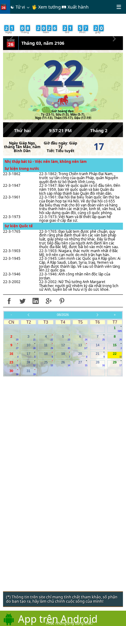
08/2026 (63, 315)
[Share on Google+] (49, 301)
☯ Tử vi (17, 7)
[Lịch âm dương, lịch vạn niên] (5, 7)
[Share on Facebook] (9, 301)
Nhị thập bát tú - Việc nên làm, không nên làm (46, 161)
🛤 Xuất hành (75, 7)
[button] (11, 38)
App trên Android (58, 618)
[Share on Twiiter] (22, 301)
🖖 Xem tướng (46, 7)
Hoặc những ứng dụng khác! (69, 623)
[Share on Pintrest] (62, 301)
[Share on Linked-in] (35, 301)
